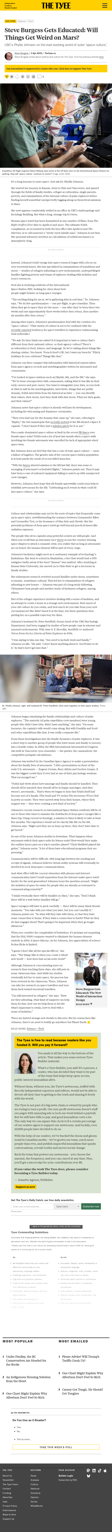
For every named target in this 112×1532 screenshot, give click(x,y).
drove (60, 539)
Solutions (35, 1493)
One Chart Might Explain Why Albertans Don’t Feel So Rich (26, 1395)
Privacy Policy (10, 1505)
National (35, 1488)
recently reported (21, 330)
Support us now (25, 1186)
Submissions (9, 1510)
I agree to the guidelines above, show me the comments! (56, 1226)
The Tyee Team (10, 1484)
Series (34, 1501)
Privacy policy (16, 1211)
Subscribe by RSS (68, 1479)
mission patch (61, 426)
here (101, 56)
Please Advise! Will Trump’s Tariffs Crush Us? (80, 1358)
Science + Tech (25, 21)
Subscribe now (91, 1206)
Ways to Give (9, 1514)
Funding (7, 1493)
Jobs (5, 1501)
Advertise (7, 1497)
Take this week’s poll (56, 1447)
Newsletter (8, 1479)
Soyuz (26, 465)
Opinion (35, 1497)
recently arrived (59, 422)
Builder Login (66, 1475)
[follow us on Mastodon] (22, 77)
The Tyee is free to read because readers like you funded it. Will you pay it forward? (54, 1042)
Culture (11, 21)
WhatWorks (37, 1505)
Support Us (8, 1518)
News (33, 1475)
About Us (7, 1475)
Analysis (35, 1479)
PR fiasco (84, 432)
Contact (7, 1488)
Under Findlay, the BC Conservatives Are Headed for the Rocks (26, 1360)
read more (83, 1004)
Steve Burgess (21, 53)
